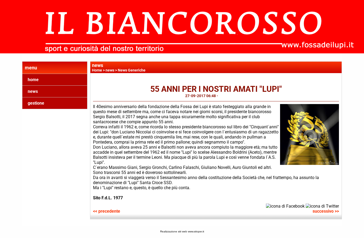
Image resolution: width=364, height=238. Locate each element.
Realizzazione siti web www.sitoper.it (182, 231)
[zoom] (309, 163)
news (33, 91)
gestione (36, 103)
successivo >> (326, 211)
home (33, 79)
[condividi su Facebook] (285, 205)
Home (97, 70)
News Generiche (131, 70)
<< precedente (106, 211)
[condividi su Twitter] (322, 205)
